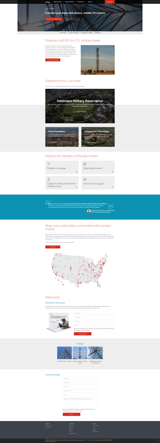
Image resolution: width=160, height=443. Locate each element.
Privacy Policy (86, 330)
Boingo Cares (95, 431)
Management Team (73, 433)
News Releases (96, 425)
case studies (63, 32)
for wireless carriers (87, 32)
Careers (70, 431)
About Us (71, 425)
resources (97, 32)
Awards (94, 429)
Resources (90, 1)
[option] (80, 207)
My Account (109, 1)
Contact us (53, 247)
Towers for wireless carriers (71, 19)
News (94, 427)
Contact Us (71, 427)
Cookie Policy (86, 440)
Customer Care (48, 425)
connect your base (73, 32)
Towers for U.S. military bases (54, 19)
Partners (71, 429)
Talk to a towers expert (52, 60)
